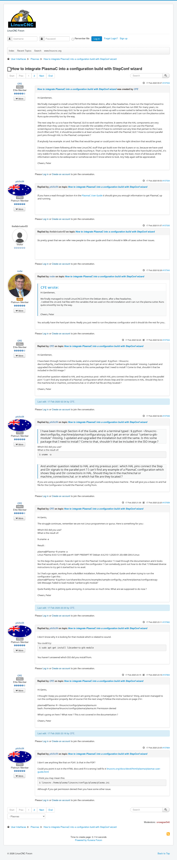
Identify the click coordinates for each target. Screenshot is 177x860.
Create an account (61, 174)
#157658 (166, 502)
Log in (97, 38)
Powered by (81, 840)
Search (37, 50)
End (51, 75)
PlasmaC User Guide (92, 195)
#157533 (166, 82)
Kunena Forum (94, 840)
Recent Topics (24, 50)
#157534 (166, 180)
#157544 (166, 339)
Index (11, 50)
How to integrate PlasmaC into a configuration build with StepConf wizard (77, 89)
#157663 (166, 674)
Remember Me (82, 38)
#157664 (166, 747)
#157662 (166, 622)
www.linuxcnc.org (52, 50)
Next (41, 75)
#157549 (166, 415)
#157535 (166, 225)
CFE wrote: (50, 287)
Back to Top (164, 853)
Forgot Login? (111, 38)
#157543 (166, 270)
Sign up (124, 38)
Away (19, 299)
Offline (20, 87)
